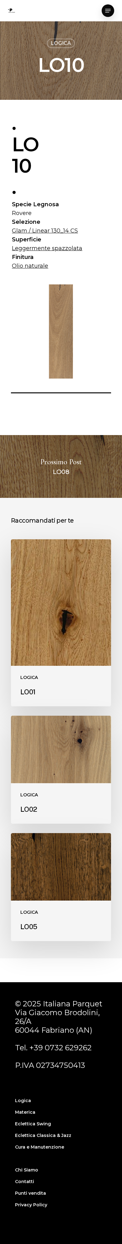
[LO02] (61, 770)
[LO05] (61, 887)
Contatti (24, 1181)
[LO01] (61, 622)
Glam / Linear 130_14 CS (45, 230)
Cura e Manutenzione (39, 1147)
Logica (23, 1100)
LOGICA (61, 43)
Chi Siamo (26, 1170)
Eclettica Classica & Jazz (43, 1135)
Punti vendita (30, 1193)
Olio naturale (30, 265)
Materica (25, 1112)
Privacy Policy (31, 1205)
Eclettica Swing (33, 1124)
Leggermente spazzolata (47, 248)
